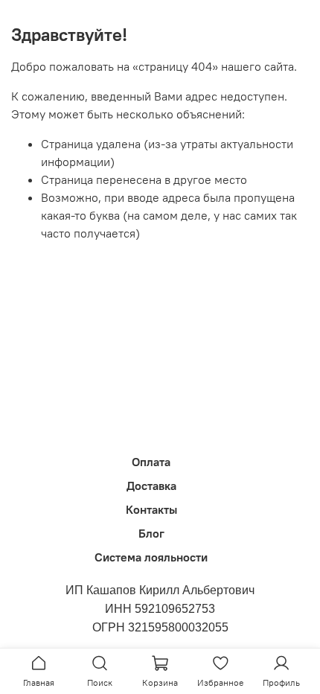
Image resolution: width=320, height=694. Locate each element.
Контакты (151, 509)
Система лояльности (151, 557)
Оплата (151, 461)
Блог (151, 533)
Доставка (151, 485)
